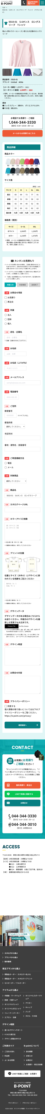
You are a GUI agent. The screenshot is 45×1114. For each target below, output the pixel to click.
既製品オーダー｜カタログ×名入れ (18, 974)
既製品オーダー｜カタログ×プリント (18, 978)
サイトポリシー (13, 1103)
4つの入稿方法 (10, 1034)
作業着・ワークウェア (13, 995)
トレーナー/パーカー (12, 1013)
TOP (3, 7)
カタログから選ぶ (11, 953)
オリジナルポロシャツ (13, 1008)
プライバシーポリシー (29, 1103)
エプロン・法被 (10, 1017)
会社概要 (29, 1051)
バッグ (27, 1011)
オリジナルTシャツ (12, 1004)
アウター (28, 1003)
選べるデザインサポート (14, 1030)
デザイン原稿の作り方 (13, 1039)
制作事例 (8, 961)
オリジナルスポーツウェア (33, 997)
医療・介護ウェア (11, 1000)
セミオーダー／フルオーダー (15, 983)
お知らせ (29, 1056)
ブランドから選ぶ (11, 957)
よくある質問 (9, 1060)
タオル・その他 (31, 1016)
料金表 (7, 1056)
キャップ (28, 1007)
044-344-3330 (17, 1095)
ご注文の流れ (9, 1051)
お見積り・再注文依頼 (34, 1064)
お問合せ (29, 1060)
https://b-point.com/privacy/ (18, 715)
